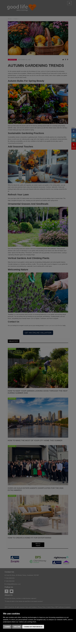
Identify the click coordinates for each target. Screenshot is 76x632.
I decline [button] (17, 626)
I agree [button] (7, 626)
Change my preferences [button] (33, 626)
